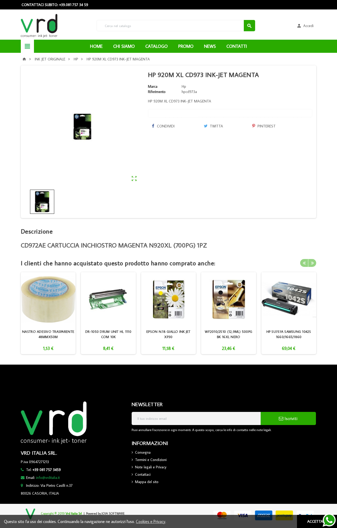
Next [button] (312, 263)
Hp (184, 86)
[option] (48, 313)
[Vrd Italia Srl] (39, 25)
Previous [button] (304, 263)
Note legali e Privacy (150, 467)
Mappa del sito (146, 481)
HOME (96, 46)
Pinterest (266, 126)
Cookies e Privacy (150, 521)
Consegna (143, 452)
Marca (152, 86)
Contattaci (143, 474)
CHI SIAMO (124, 46)
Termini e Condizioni (151, 459)
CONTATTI (236, 46)
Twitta (216, 126)
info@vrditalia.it (48, 477)
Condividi (165, 126)
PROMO (186, 46)
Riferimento (157, 91)
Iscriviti (290, 418)
